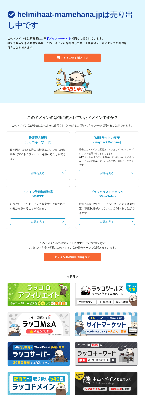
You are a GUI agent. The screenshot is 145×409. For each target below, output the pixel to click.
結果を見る (38, 173)
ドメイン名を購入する (75, 57)
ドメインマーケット (58, 38)
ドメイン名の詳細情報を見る (72, 257)
